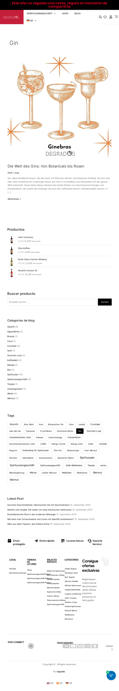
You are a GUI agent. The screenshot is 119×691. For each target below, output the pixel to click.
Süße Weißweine (74, 465)
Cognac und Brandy (73, 594)
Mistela (10, 365)
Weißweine (82, 472)
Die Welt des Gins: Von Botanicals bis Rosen (46, 166)
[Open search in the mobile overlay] (99, 17)
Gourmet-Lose (14, 355)
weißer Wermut (49, 472)
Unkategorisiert (14, 389)
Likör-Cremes (71, 598)
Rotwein (13, 458)
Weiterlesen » (14, 198)
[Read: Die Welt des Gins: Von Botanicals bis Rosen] (59, 109)
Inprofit (61, 671)
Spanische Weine (65, 458)
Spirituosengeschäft (39, 13)
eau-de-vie (15, 431)
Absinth (11, 327)
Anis (41, 424)
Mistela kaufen (53, 583)
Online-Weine (53, 596)
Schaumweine (45, 458)
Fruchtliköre (46, 431)
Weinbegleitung (16, 472)
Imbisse (39, 437)
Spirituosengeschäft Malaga (39, 574)
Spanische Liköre (54, 592)
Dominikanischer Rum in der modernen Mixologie (31, 514)
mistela (103, 443)
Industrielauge (55, 437)
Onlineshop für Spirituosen (35, 450)
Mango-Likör (77, 444)
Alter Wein (29, 424)
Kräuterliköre (74, 437)
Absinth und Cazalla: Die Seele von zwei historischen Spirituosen (39, 509)
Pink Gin (58, 450)
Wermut (11, 398)
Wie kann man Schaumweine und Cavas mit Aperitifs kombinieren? (40, 519)
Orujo (74, 602)
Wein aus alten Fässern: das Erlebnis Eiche (28, 524)
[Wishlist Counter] (105, 17)
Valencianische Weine (56, 600)
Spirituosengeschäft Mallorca (39, 578)
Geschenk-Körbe (65, 431)
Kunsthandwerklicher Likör (22, 444)
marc (91, 443)
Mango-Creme (59, 444)
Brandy (10, 336)
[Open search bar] (100, 17)
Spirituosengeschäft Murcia (39, 582)
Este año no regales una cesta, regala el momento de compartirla (59, 5)
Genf (10, 173)
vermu (103, 465)
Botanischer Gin (56, 424)
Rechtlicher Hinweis (17, 573)
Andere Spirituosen (73, 606)
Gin (80, 431)
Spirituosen (12, 374)
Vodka (67, 569)
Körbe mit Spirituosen (56, 571)
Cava (10, 341)
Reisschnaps (73, 450)
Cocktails (11, 346)
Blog (78, 13)
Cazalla (68, 590)
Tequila (10, 384)
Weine (10, 393)
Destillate (69, 573)
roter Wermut (90, 450)
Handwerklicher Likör (20, 437)
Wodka (75, 581)
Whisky (68, 585)
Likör (43, 443)
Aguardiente (13, 331)
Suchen (105, 302)
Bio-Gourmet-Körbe (55, 575)
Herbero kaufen (53, 579)
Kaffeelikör (12, 360)
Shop (65, 13)
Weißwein (66, 472)
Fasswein (30, 431)
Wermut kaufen (53, 588)
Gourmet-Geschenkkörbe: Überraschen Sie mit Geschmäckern (38, 505)
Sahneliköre (28, 458)
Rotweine (69, 619)
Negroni (13, 450)
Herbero (68, 602)
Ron (9, 370)
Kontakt (12, 569)
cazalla (82, 424)
